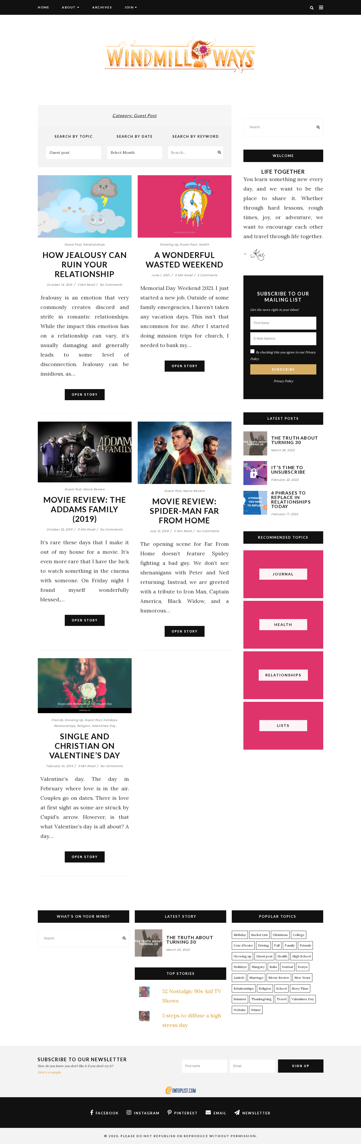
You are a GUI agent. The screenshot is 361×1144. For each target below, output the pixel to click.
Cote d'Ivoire (243, 945)
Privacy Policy (283, 381)
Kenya (302, 967)
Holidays (110, 720)
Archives (102, 7)
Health (204, 244)
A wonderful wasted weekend (184, 259)
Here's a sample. (50, 1072)
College (298, 935)
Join (128, 7)
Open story (85, 394)
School (281, 988)
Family (290, 945)
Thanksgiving (261, 999)
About (69, 7)
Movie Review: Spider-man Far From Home (184, 510)
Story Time (300, 988)
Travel (281, 999)
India (273, 967)
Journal (287, 967)
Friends (57, 720)
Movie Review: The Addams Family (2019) (84, 509)
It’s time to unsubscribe (288, 470)
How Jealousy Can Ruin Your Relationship (85, 264)
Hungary (258, 967)
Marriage (256, 978)
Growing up (169, 244)
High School (301, 956)
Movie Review (94, 489)
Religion (83, 726)
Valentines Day (103, 726)
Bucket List (259, 935)
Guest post (73, 244)
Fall (277, 945)
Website (240, 1010)
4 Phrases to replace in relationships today (291, 499)
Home (43, 7)
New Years (302, 978)
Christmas (280, 935)
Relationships (94, 244)
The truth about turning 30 (294, 440)
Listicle (239, 978)
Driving (263, 945)
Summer (240, 999)
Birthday (240, 935)
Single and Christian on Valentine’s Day (84, 745)
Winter (256, 1010)
